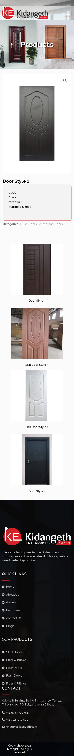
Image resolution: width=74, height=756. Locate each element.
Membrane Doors (50, 224)
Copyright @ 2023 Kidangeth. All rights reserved (19, 749)
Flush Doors (28, 224)
